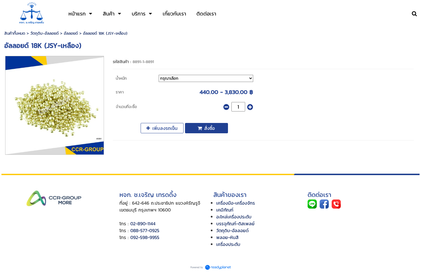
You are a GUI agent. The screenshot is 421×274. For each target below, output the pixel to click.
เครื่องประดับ (228, 244)
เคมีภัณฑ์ (224, 209)
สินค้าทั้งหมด (14, 33)
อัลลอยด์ (71, 33)
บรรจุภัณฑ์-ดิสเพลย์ (235, 223)
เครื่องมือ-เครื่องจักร (235, 202)
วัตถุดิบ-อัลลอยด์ (44, 33)
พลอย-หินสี (227, 237)
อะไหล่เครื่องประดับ (233, 216)
